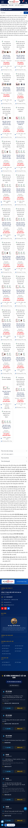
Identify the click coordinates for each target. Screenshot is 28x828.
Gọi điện (9, 708)
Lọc (26, 12)
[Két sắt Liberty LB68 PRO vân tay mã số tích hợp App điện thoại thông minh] (6, 280)
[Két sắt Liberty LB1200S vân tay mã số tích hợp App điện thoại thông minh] (6, 212)
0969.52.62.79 (7, 766)
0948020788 (7, 742)
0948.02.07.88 (15, 703)
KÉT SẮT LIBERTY (5, 651)
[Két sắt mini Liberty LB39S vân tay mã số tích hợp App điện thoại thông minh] (6, 77)
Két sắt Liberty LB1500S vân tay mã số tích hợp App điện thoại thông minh (20, 225)
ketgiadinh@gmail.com (9, 605)
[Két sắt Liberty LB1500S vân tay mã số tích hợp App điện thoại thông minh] (20, 212)
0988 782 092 (7, 815)
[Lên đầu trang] (25, 808)
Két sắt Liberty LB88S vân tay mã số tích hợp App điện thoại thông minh (6, 192)
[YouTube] (2, 608)
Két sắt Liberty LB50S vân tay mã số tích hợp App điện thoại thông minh (20, 90)
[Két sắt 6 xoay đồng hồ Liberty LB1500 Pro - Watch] (6, 415)
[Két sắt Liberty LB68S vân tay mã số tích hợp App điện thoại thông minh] (6, 145)
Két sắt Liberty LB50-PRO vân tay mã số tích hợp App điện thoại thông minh (6, 259)
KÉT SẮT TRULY (5, 648)
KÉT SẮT (11, 5)
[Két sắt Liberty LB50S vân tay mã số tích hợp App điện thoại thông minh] (20, 77)
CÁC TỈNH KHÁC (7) (14, 685)
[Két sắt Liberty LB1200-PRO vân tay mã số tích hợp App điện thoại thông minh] (6, 347)
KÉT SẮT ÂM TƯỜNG (6, 665)
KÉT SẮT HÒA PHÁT (19, 646)
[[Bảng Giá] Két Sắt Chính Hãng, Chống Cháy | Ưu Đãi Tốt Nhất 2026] (14, 2)
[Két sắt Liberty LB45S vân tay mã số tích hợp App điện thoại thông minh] (20, 45)
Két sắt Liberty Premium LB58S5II (6, 393)
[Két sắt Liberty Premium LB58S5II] (6, 381)
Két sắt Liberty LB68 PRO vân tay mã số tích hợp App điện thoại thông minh (6, 293)
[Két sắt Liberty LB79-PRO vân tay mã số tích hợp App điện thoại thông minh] (20, 280)
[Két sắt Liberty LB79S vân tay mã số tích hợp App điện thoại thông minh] (20, 145)
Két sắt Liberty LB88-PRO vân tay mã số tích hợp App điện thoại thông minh (6, 327)
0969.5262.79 (7, 794)
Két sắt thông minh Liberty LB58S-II (20, 123)
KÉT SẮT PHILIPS (18, 648)
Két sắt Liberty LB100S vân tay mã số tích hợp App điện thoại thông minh (20, 192)
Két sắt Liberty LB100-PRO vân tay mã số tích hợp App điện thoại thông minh (20, 327)
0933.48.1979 (7, 703)
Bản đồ (20, 708)
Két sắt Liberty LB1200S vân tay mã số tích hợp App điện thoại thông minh (6, 225)
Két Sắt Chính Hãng (6, 653)
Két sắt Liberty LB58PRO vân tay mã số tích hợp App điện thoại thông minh (20, 259)
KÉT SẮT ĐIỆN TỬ (5, 662)
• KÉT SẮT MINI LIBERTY (7, 454)
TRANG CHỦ (4, 5)
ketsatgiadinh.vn (7, 602)
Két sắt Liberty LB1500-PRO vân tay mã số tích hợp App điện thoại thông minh (20, 360)
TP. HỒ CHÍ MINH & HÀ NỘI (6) (14, 681)
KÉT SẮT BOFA (18, 651)
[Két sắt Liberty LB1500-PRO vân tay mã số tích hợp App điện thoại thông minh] (20, 347)
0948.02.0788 (7, 723)
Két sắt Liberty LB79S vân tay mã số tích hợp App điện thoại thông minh (20, 158)
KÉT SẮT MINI (18, 662)
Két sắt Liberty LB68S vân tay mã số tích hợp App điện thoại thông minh (6, 158)
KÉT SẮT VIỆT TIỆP (6, 646)
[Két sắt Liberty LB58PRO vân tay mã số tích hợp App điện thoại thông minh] (20, 246)
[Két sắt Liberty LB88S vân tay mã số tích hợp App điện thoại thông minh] (6, 178)
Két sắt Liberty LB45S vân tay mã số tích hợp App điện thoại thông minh (20, 58)
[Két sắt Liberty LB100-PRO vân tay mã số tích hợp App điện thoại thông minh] (20, 313)
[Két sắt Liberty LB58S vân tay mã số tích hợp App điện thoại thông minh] (6, 111)
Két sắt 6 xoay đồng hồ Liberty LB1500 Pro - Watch (6, 427)
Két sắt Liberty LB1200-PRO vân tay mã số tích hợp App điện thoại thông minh (6, 360)
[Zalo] (8, 608)
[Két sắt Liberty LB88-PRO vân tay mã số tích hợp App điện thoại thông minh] (6, 313)
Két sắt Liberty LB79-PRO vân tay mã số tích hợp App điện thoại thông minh (20, 293)
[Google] (5, 608)
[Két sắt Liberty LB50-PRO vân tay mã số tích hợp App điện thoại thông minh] (6, 246)
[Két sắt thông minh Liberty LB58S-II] (20, 111)
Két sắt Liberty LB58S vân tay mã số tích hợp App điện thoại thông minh (6, 124)
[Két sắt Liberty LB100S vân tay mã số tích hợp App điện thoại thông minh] (20, 178)
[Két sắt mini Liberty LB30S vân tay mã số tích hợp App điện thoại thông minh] (6, 45)
